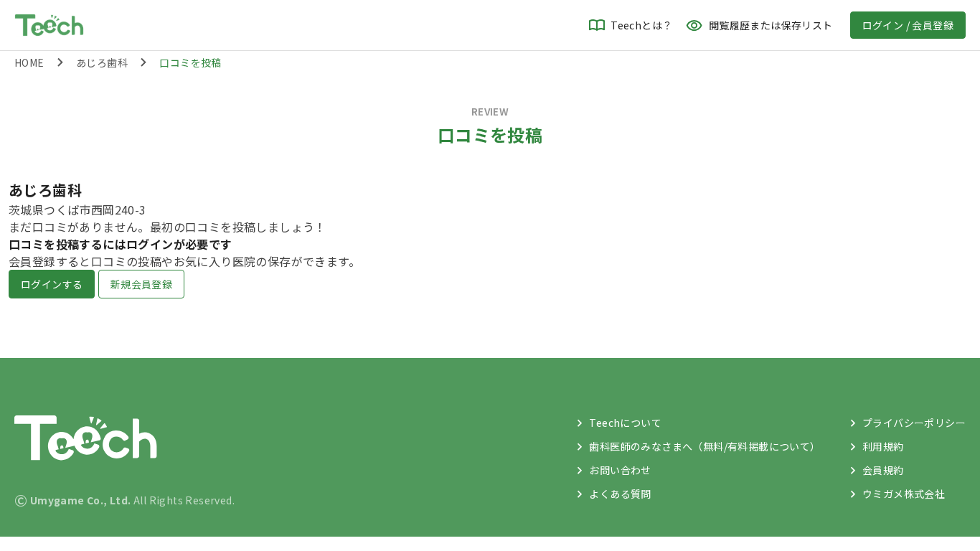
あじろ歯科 (102, 62)
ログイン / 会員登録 (907, 25)
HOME (29, 62)
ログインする (52, 284)
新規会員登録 (141, 284)
